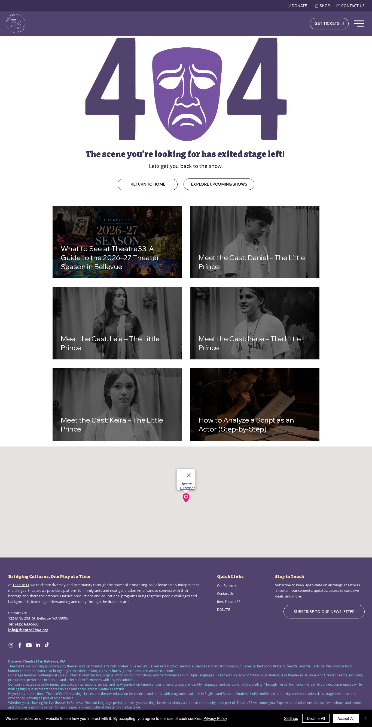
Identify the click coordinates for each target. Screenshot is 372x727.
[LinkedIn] (38, 645)
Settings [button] (291, 718)
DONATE (223, 609)
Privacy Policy (215, 718)
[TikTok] (47, 645)
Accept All (345, 718)
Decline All (316, 718)
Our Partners (227, 585)
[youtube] (29, 645)
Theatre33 (21, 585)
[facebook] (20, 645)
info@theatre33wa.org (28, 629)
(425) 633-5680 (26, 624)
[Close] (365, 718)
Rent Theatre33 (228, 601)
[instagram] (11, 645)
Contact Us (225, 593)
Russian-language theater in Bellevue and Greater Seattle (303, 675)
